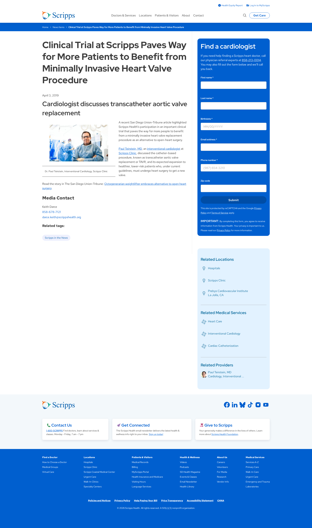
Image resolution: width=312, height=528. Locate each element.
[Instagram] (258, 405)
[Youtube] (266, 405)
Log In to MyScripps (260, 5)
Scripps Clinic (127, 153)
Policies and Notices (99, 500)
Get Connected (135, 425)
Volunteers (222, 467)
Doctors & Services (123, 15)
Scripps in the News (56, 237)
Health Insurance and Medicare (147, 476)
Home (45, 27)
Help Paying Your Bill (145, 500)
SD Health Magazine (190, 471)
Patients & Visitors (167, 15)
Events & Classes (188, 476)
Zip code (205, 180)
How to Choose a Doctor (54, 462)
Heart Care (215, 321)
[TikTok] (250, 405)
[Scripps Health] (58, 15)
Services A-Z (252, 462)
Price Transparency (172, 500)
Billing (135, 467)
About (186, 15)
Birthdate (207, 118)
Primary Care (252, 467)
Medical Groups (50, 467)
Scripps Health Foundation (224, 434)
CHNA (220, 500)
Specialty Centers (93, 486)
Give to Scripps (218, 425)
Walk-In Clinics (91, 481)
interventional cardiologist (163, 149)
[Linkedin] (235, 405)
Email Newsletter (188, 481)
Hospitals (214, 268)
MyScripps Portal (140, 471)
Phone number (209, 160)
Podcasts (184, 467)
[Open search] (244, 15)
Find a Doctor (50, 457)
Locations (145, 15)
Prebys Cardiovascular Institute (228, 291)
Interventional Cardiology (224, 333)
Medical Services (255, 457)
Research (221, 476)
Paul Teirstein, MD (130, 149)
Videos (183, 462)
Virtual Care (48, 471)
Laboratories (252, 486)
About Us (222, 457)
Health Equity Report (232, 5)
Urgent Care (90, 476)
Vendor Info (223, 481)
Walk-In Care (252, 471)
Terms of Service (219, 212)
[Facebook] (227, 405)
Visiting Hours (139, 481)
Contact (198, 15)
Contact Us (61, 425)
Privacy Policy (223, 230)
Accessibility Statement (200, 500)
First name (207, 77)
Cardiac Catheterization (223, 346)
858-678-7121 (51, 212)
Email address (209, 139)
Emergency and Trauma (258, 481)
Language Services (141, 486)
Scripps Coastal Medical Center (99, 471)
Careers (221, 462)
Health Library (187, 486)
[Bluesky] (242, 405)
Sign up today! (156, 434)
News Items (58, 27)
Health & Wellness (190, 457)
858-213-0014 (251, 60)
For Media (222, 471)
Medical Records (140, 462)
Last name (207, 98)
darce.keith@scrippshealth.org (61, 217)
